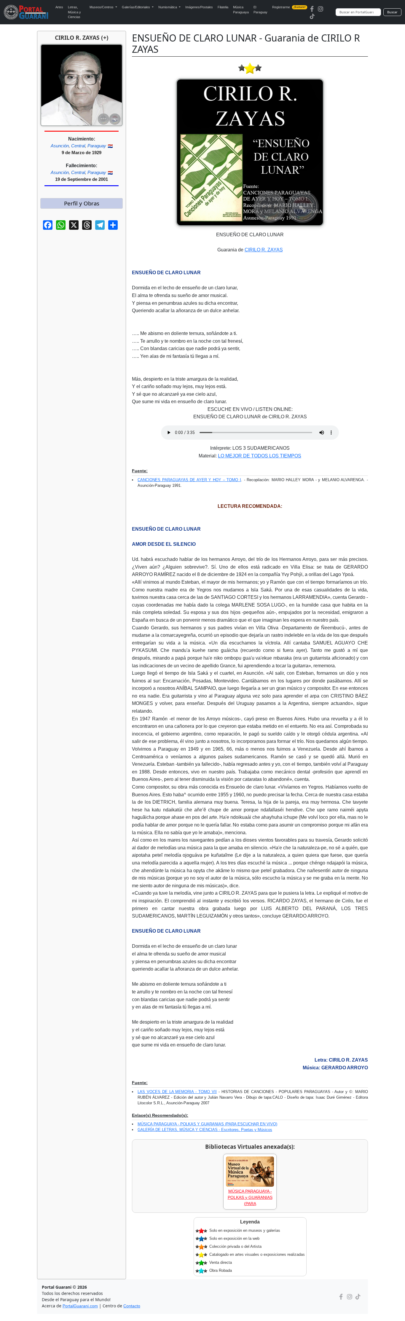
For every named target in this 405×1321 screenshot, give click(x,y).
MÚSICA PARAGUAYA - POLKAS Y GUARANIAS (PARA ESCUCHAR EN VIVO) (207, 1124)
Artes (59, 7)
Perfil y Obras (81, 203)
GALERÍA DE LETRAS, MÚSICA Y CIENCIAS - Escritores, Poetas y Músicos (205, 1129)
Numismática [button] (168, 7)
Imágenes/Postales (199, 7)
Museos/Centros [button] (102, 7)
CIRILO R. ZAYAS (264, 249)
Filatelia (223, 7)
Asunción (60, 145)
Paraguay (96, 145)
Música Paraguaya (241, 9)
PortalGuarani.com (80, 1306)
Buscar (392, 12)
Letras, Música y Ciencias (74, 12)
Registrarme (289, 7)
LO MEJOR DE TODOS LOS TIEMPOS (259, 455)
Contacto (131, 1306)
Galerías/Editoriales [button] (136, 7)
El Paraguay (260, 9)
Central (78, 145)
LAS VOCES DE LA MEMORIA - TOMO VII (177, 1091)
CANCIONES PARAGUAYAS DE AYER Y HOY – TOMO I (189, 480)
